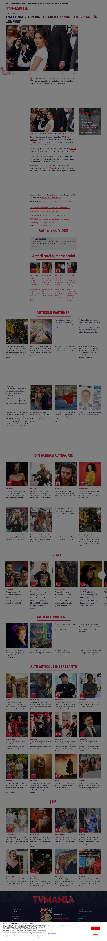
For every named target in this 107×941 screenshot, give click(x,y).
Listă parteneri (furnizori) (52, 933)
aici (44, 934)
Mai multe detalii (34, 928)
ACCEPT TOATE (95, 928)
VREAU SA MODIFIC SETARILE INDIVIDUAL (95, 933)
